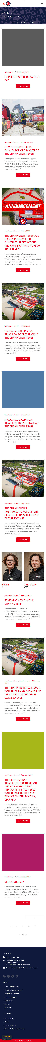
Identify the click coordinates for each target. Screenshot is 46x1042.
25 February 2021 (23, 72)
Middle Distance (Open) (14, 990)
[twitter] (12, 976)
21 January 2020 (26, 775)
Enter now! (9, 1018)
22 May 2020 (25, 326)
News (16, 142)
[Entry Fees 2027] (23, 852)
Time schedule (10, 1025)
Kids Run (8, 1008)
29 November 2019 (23, 877)
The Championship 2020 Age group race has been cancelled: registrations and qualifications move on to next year (22, 242)
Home (13, 22)
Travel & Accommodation (15, 1029)
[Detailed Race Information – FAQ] (23, 47)
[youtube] (17, 976)
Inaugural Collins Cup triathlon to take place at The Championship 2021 (21, 334)
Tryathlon (8, 1001)
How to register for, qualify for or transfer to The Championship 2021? (22, 150)
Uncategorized (24, 681)
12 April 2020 (25, 503)
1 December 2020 (27, 142)
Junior (7, 1004)
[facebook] (4, 976)
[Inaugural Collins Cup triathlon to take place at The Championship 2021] (23, 301)
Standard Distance (12, 994)
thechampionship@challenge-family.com (21, 968)
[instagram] (8, 976)
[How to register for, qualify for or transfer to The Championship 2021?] (23, 117)
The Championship (12, 987)
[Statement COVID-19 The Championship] (23, 571)
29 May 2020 (25, 231)
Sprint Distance (11, 997)
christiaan (8, 72)
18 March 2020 (26, 596)
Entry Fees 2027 (14, 881)
